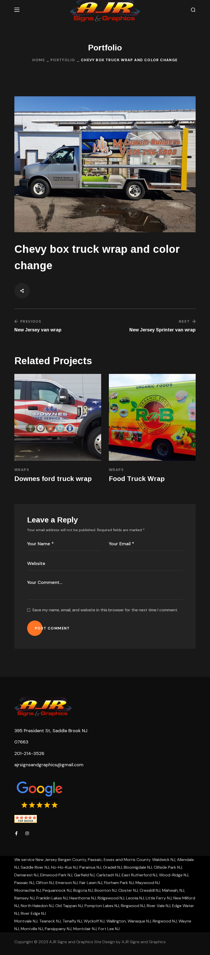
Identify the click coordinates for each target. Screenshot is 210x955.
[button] (193, 10)
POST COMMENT (52, 628)
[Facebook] (16, 833)
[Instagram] (27, 833)
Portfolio (62, 60)
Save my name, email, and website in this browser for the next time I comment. (105, 610)
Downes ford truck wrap (53, 478)
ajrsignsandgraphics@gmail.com (48, 765)
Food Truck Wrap (137, 478)
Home (38, 60)
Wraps (21, 469)
